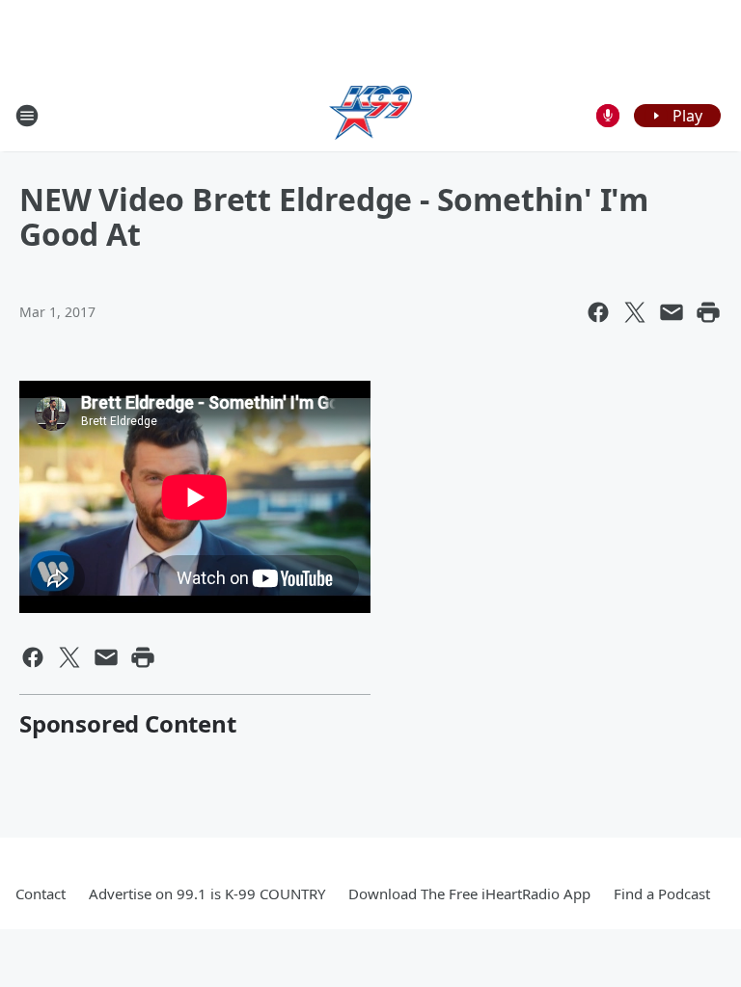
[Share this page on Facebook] (598, 312)
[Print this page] (708, 312)
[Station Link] (371, 115)
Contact (40, 893)
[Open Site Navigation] (27, 115)
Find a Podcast (662, 893)
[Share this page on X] (634, 312)
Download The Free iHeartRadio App (469, 893)
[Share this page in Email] (671, 312)
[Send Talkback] (607, 115)
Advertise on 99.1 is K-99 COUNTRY (207, 893)
